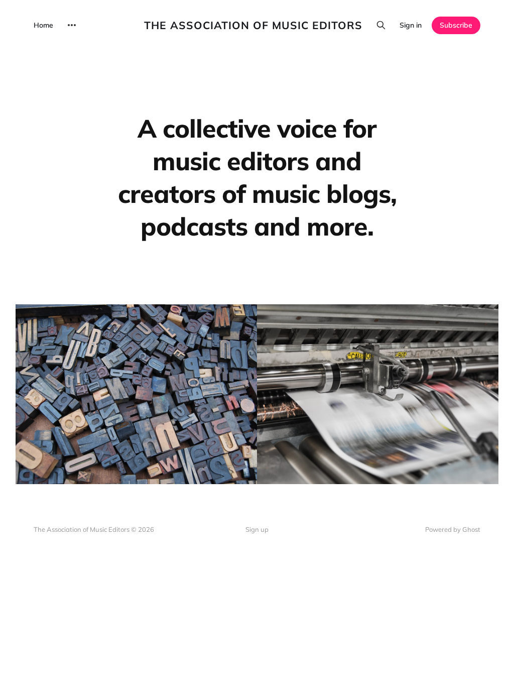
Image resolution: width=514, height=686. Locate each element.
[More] (71, 25)
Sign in (411, 25)
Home (43, 25)
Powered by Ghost (452, 529)
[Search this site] (381, 25)
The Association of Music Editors (253, 25)
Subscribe (456, 25)
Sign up (257, 529)
